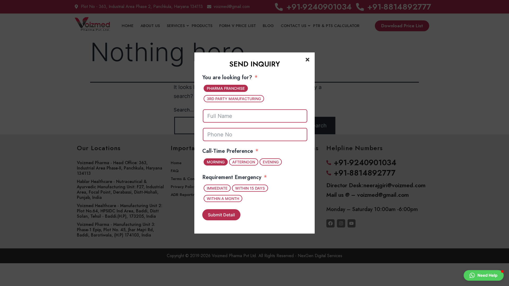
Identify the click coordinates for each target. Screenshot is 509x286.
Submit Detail (221, 214)
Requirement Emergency (231, 177)
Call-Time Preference (227, 151)
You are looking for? (227, 77)
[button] (484, 275)
